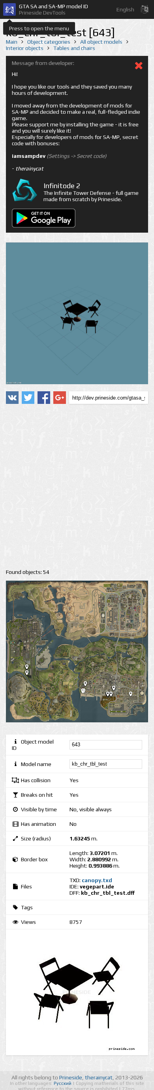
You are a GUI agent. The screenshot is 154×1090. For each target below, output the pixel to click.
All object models (101, 42)
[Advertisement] (77, 486)
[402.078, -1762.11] (85, 692)
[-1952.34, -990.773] (30, 674)
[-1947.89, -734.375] (30, 668)
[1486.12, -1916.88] (111, 695)
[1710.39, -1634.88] (117, 689)
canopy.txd (97, 880)
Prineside (70, 1077)
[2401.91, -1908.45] (134, 695)
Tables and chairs (74, 48)
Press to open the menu (39, 28)
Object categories (48, 42)
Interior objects (24, 48)
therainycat (99, 1077)
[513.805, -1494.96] (88, 685)
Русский (63, 1083)
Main (11, 42)
